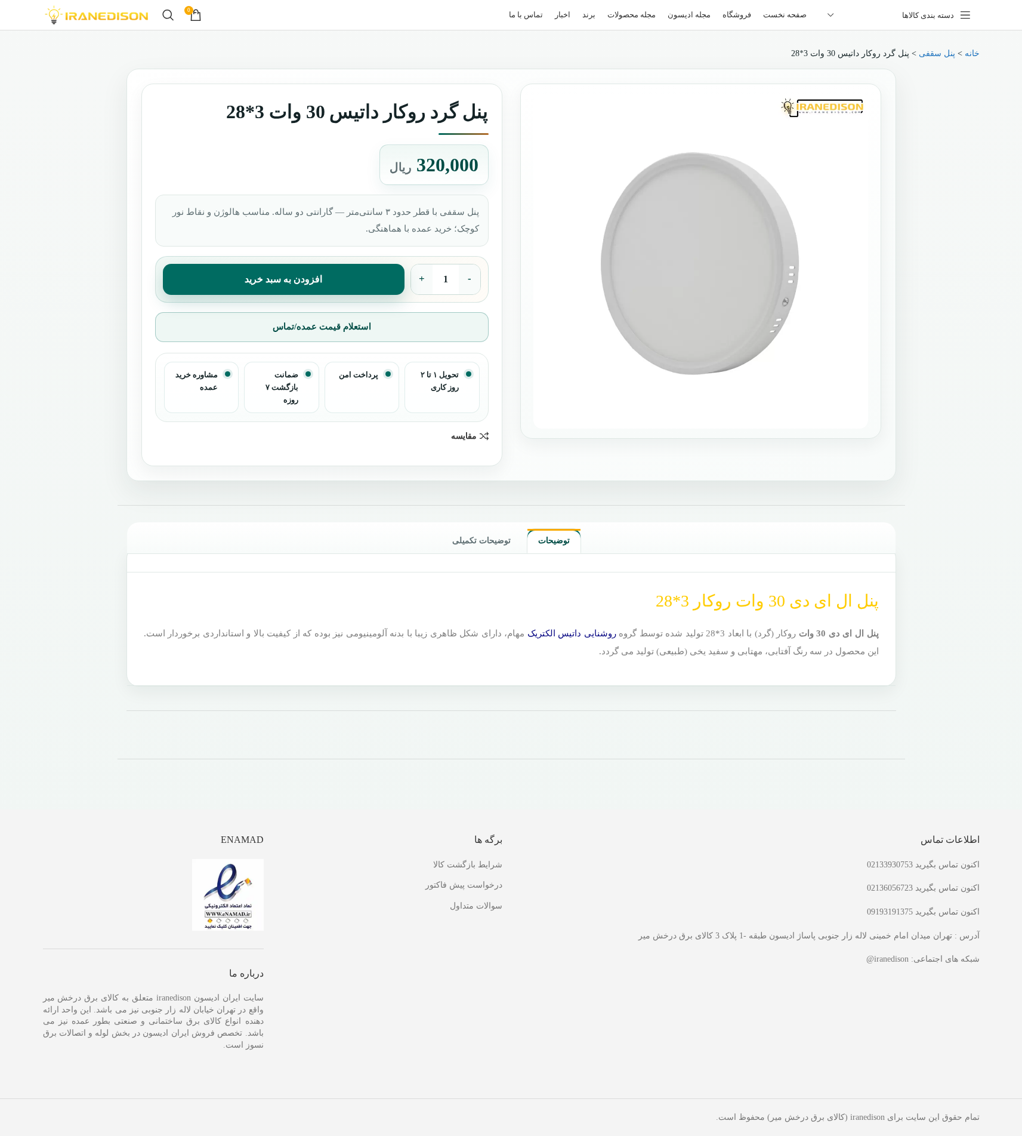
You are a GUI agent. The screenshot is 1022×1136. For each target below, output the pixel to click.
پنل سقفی (937, 53)
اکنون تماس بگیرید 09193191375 (923, 911)
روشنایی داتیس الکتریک (571, 633)
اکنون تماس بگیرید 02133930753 (923, 864)
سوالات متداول (476, 905)
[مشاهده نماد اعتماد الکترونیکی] (228, 893)
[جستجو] (168, 15)
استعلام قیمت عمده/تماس (322, 326)
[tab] (554, 540)
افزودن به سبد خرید (283, 279)
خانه (972, 53)
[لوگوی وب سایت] (96, 14)
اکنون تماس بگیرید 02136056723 (923, 887)
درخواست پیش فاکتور (463, 885)
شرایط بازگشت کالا (467, 864)
